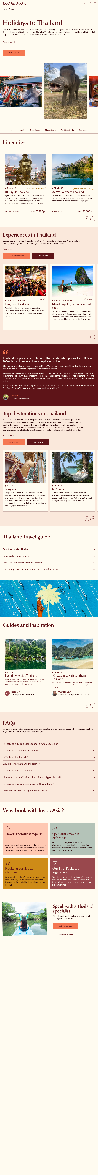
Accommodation (86, 130)
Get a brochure (65, 926)
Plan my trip (14, 52)
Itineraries (22, 130)
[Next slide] (92, 218)
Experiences (35, 130)
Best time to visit (68, 130)
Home (5, 9)
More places (14, 442)
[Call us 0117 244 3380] (85, 3)
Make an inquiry (66, 934)
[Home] (15, 3)
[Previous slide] (87, 218)
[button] (49, 549)
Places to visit (51, 130)
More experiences (16, 255)
